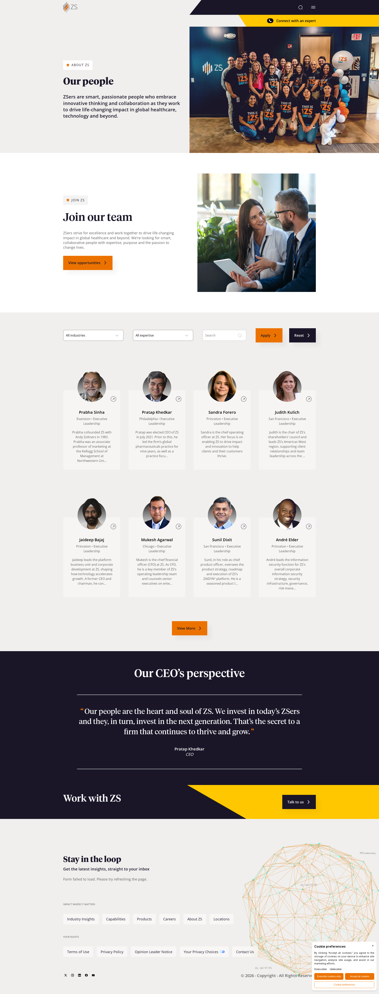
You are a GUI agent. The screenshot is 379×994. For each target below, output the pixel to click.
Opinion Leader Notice (153, 951)
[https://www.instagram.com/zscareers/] (72, 975)
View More (186, 628)
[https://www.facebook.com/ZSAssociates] (86, 975)
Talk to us (295, 802)
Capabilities (116, 919)
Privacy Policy (112, 951)
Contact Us (245, 951)
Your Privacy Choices (201, 951)
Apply (265, 335)
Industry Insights (81, 919)
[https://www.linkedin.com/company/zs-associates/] (79, 975)
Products (144, 919)
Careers (169, 919)
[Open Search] (300, 7)
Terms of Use (78, 951)
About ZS (194, 919)
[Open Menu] (313, 7)
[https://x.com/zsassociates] (65, 975)
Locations (222, 919)
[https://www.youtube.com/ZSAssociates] (93, 975)
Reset (299, 335)
